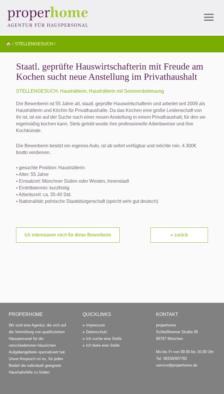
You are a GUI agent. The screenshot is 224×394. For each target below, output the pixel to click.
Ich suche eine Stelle (104, 338)
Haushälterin (73, 91)
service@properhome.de (176, 365)
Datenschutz (96, 332)
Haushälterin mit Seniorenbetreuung (126, 91)
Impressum (95, 325)
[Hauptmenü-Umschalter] (208, 17)
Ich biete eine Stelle (103, 345)
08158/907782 (175, 358)
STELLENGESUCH (37, 91)
